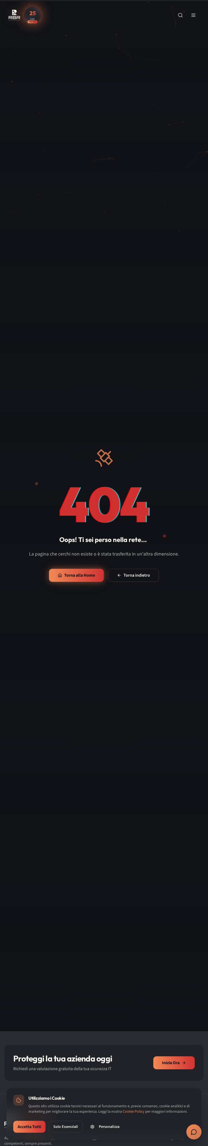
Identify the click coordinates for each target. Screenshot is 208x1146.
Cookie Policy (133, 1111)
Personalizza (109, 1126)
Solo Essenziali (65, 1126)
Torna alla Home (79, 575)
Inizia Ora (171, 1063)
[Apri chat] (194, 1131)
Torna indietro (136, 575)
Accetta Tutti (29, 1127)
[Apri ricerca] (180, 15)
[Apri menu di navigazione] (193, 15)
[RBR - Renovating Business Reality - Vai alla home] (15, 15)
